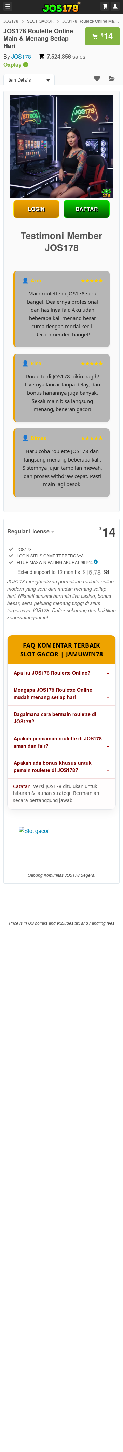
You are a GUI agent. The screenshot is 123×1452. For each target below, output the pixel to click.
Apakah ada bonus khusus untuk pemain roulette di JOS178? (53, 766)
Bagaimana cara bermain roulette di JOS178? (55, 718)
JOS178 (10, 21)
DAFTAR (87, 209)
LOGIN (36, 209)
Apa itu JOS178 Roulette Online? (52, 672)
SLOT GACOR (40, 21)
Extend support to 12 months (63, 572)
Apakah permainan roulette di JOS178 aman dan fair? (58, 742)
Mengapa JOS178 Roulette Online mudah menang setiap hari (53, 693)
